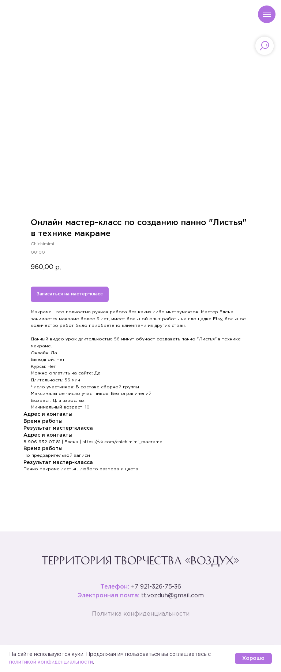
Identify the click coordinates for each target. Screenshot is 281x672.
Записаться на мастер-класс (70, 294)
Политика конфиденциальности (141, 614)
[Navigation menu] (267, 14)
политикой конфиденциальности (51, 662)
